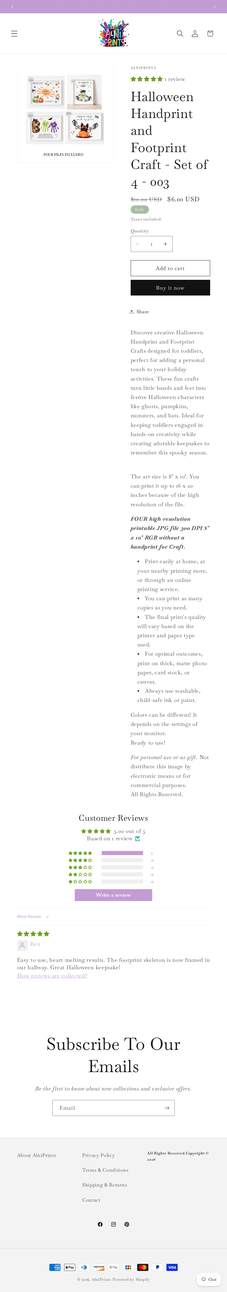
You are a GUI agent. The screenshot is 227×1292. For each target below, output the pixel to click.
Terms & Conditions (105, 1170)
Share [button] (143, 312)
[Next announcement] (214, 6)
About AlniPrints (36, 1155)
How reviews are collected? (52, 975)
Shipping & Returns (104, 1185)
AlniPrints (101, 1279)
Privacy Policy (98, 1155)
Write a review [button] (113, 895)
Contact (91, 1200)
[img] (33, 933)
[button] (14, 33)
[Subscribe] (166, 1108)
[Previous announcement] (12, 6)
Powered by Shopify (131, 1279)
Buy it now (170, 288)
